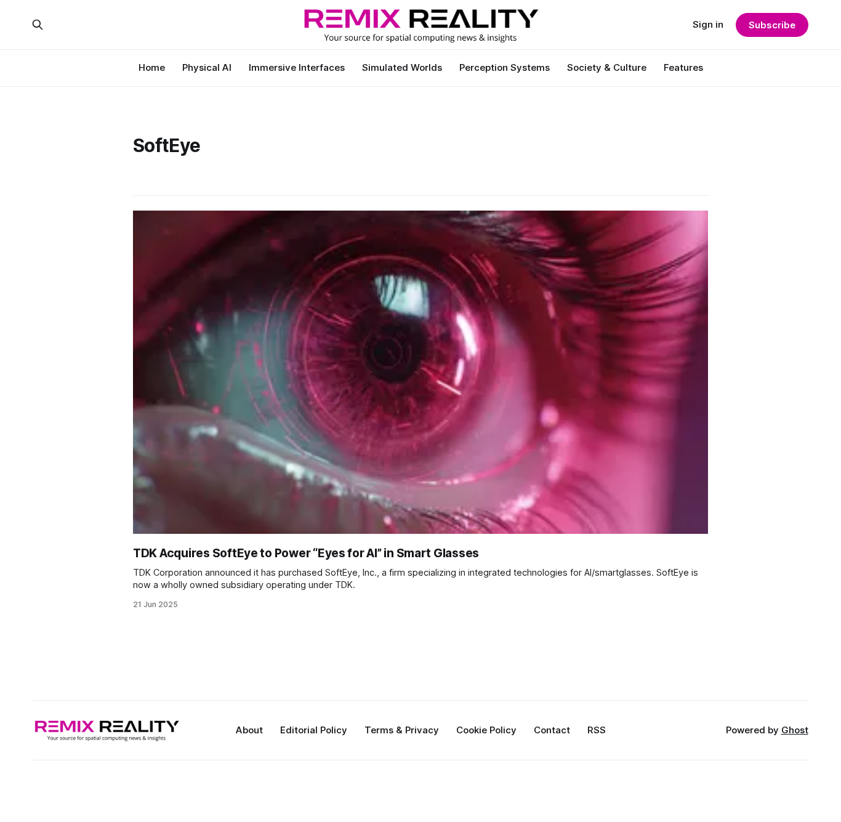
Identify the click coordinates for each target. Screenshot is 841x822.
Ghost (794, 730)
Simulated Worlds (402, 67)
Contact (552, 730)
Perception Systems (504, 67)
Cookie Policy (486, 730)
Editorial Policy (313, 730)
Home (152, 67)
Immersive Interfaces (297, 67)
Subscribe (772, 25)
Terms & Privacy (401, 730)
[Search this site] (37, 24)
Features (683, 67)
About (249, 730)
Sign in (708, 24)
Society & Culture (606, 67)
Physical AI (206, 67)
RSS (596, 730)
